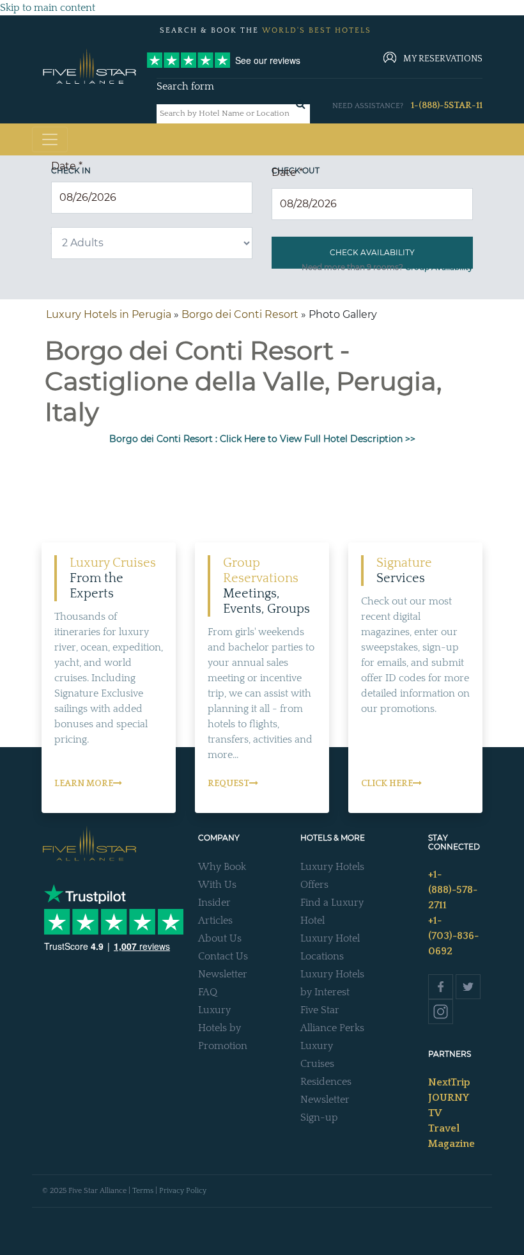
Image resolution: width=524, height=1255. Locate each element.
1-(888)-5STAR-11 (446, 105)
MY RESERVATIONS (442, 59)
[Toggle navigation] (50, 139)
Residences (325, 1081)
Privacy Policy (182, 1191)
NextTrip (449, 1082)
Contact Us (223, 956)
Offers (314, 884)
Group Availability (439, 267)
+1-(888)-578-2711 (452, 890)
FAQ (207, 992)
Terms (142, 1191)
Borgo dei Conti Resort (239, 314)
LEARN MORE (83, 783)
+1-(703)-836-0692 (453, 936)
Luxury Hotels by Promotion (222, 1028)
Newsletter (222, 974)
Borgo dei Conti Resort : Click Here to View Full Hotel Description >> (262, 439)
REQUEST (228, 783)
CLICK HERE (387, 783)
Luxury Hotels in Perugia (108, 314)
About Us (220, 938)
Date (66, 166)
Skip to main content (47, 7)
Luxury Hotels (332, 866)
